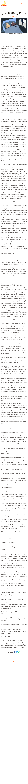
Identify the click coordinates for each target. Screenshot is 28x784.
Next (14, 662)
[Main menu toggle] (21, 3)
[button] (25, 3)
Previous (14, 658)
